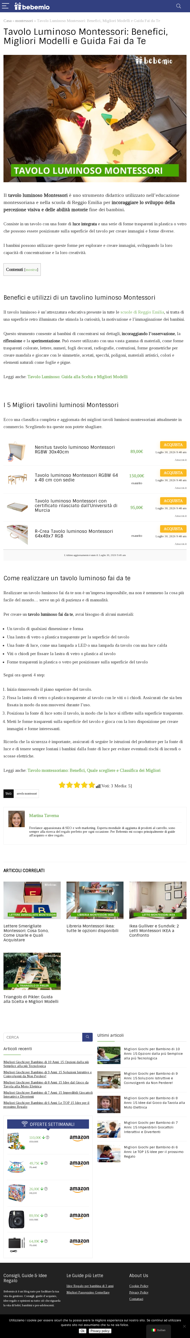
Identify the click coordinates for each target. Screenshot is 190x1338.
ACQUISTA (173, 445)
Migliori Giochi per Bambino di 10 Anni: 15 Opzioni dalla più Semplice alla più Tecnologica (153, 1053)
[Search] (178, 6)
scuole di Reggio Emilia (142, 312)
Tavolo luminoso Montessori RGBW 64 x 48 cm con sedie (76, 477)
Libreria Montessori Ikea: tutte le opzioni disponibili (92, 928)
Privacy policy (100, 1331)
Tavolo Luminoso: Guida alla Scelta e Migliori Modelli (78, 376)
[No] (184, 1326)
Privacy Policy (139, 1292)
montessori (24, 21)
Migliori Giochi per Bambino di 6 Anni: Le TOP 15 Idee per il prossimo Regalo (154, 1152)
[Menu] (5, 6)
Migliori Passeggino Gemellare (88, 1292)
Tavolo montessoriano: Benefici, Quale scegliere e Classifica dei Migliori (94, 770)
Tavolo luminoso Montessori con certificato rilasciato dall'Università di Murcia (76, 506)
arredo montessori (27, 793)
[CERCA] (87, 1037)
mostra (31, 269)
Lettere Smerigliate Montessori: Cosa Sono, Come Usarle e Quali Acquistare (26, 932)
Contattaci (136, 1299)
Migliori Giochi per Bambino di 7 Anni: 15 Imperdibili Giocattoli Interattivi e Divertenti (151, 1127)
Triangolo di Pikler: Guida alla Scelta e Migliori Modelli (30, 999)
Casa (7, 21)
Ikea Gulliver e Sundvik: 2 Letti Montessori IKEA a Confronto (154, 930)
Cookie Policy (139, 1286)
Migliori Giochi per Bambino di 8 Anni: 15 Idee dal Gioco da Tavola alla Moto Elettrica (154, 1102)
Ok (83, 1331)
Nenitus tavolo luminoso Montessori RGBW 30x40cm (75, 449)
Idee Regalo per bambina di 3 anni (90, 1286)
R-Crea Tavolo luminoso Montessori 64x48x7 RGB (74, 533)
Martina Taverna (44, 815)
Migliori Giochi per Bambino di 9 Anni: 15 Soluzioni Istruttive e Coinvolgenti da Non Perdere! (151, 1078)
